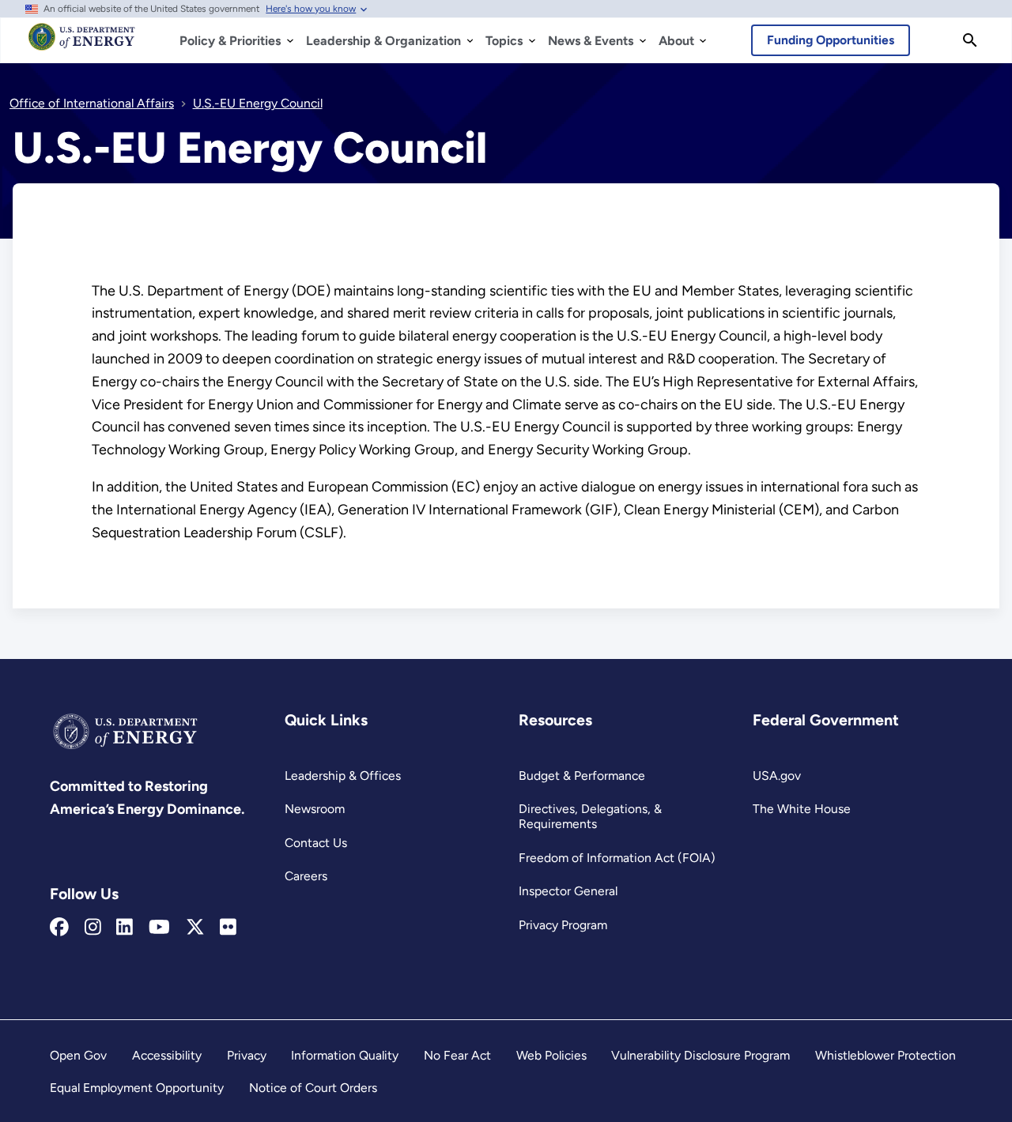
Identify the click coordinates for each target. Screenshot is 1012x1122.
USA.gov (777, 775)
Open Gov (78, 1055)
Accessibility (167, 1055)
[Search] (970, 40)
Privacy (246, 1055)
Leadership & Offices (343, 775)
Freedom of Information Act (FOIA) (617, 857)
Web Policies (551, 1055)
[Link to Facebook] (59, 927)
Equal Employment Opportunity (137, 1087)
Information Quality (344, 1055)
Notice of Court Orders (313, 1087)
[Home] (82, 44)
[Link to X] (195, 927)
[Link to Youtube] (159, 927)
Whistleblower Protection (885, 1055)
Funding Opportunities (830, 39)
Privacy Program (563, 924)
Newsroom (315, 808)
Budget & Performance (582, 775)
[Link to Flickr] (228, 927)
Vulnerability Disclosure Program (700, 1055)
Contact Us (316, 842)
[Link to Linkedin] (124, 927)
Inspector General (568, 890)
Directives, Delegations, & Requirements (590, 816)
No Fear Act (457, 1055)
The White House (802, 808)
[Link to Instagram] (93, 927)
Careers (306, 875)
